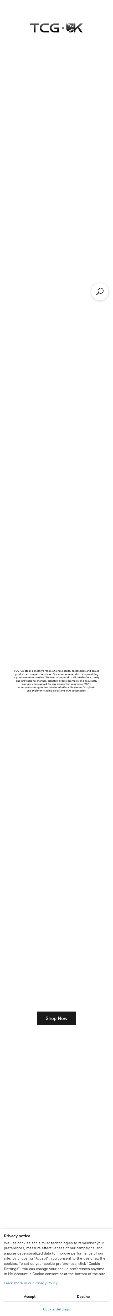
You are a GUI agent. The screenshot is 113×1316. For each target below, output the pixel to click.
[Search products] (100, 291)
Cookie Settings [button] (56, 1309)
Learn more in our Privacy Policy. (31, 1283)
